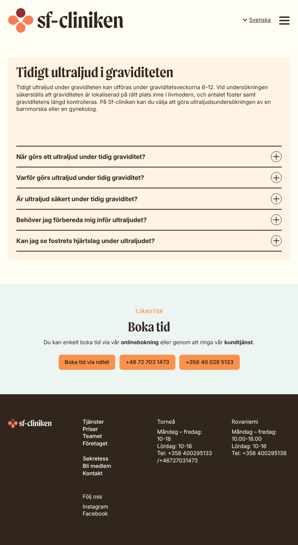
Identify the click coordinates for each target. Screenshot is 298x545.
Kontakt (92, 473)
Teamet (92, 436)
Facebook (95, 514)
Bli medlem (97, 466)
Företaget (95, 443)
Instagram (95, 507)
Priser (90, 429)
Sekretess (95, 458)
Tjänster (93, 422)
